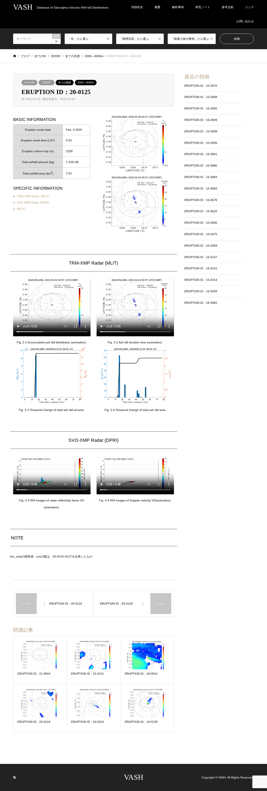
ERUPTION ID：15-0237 (200, 257)
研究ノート (202, 7)
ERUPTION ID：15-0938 (200, 131)
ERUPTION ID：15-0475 (200, 234)
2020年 (46, 82)
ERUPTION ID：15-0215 (200, 268)
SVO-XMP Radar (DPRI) (33, 202)
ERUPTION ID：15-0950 (200, 108)
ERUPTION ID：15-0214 (200, 279)
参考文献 (227, 7)
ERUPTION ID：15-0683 (200, 188)
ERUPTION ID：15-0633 (200, 211)
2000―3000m (86, 82)
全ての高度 (64, 82)
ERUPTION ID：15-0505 (200, 222)
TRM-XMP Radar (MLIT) (33, 196)
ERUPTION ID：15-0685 (200, 165)
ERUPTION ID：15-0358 (200, 245)
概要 (157, 7)
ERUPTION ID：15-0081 (200, 302)
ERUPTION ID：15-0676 (200, 200)
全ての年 (29, 82)
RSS (14, 777)
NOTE (21, 209)
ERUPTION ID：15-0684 (200, 177)
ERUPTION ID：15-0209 (200, 291)
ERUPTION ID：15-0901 (200, 154)
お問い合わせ (245, 21)
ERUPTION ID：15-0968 (200, 97)
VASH (133, 777)
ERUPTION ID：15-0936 (200, 142)
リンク (249, 7)
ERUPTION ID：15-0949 (200, 120)
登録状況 (137, 7)
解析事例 (178, 7)
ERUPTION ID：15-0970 (200, 85)
